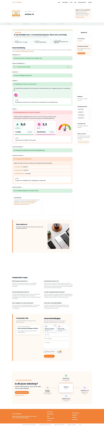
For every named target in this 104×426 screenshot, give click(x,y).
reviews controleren (32, 201)
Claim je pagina (50, 418)
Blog (75, 2)
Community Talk (60, 23)
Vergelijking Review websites (59, 424)
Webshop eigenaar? (82, 2)
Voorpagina (50, 411)
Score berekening (26, 23)
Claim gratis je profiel (23, 392)
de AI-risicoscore (25, 204)
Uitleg (71, 2)
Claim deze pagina (80, 17)
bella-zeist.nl (80, 109)
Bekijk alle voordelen (19, 395)
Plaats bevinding (49, 356)
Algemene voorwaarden (71, 424)
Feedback (74, 417)
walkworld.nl (80, 112)
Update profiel (81, 53)
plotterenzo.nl (81, 117)
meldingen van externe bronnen (21, 202)
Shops (29, 11)
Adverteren (75, 419)
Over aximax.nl (43, 23)
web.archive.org (57, 286)
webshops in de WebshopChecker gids (24, 51)
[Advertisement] (58, 205)
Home (59, 2)
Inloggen (90, 2)
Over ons (49, 420)
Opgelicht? (74, 415)
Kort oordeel (8, 23)
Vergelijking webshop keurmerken (45, 424)
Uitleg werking (75, 412)
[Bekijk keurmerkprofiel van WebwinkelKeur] (16, 94)
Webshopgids (65, 2)
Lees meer (79, 40)
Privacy (80, 424)
